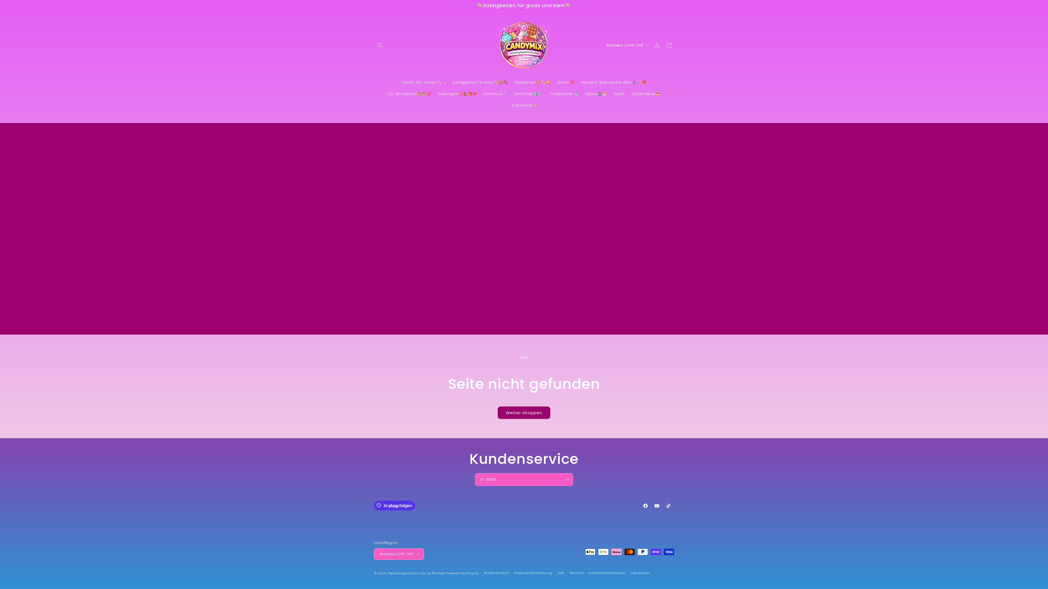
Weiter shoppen (524, 413)
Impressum (640, 573)
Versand (576, 573)
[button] (380, 45)
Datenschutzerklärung (533, 573)
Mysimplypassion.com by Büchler (416, 573)
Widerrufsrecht (497, 573)
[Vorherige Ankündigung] (376, 5)
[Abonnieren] (567, 479)
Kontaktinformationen (607, 573)
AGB (561, 573)
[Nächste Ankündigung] (672, 5)
